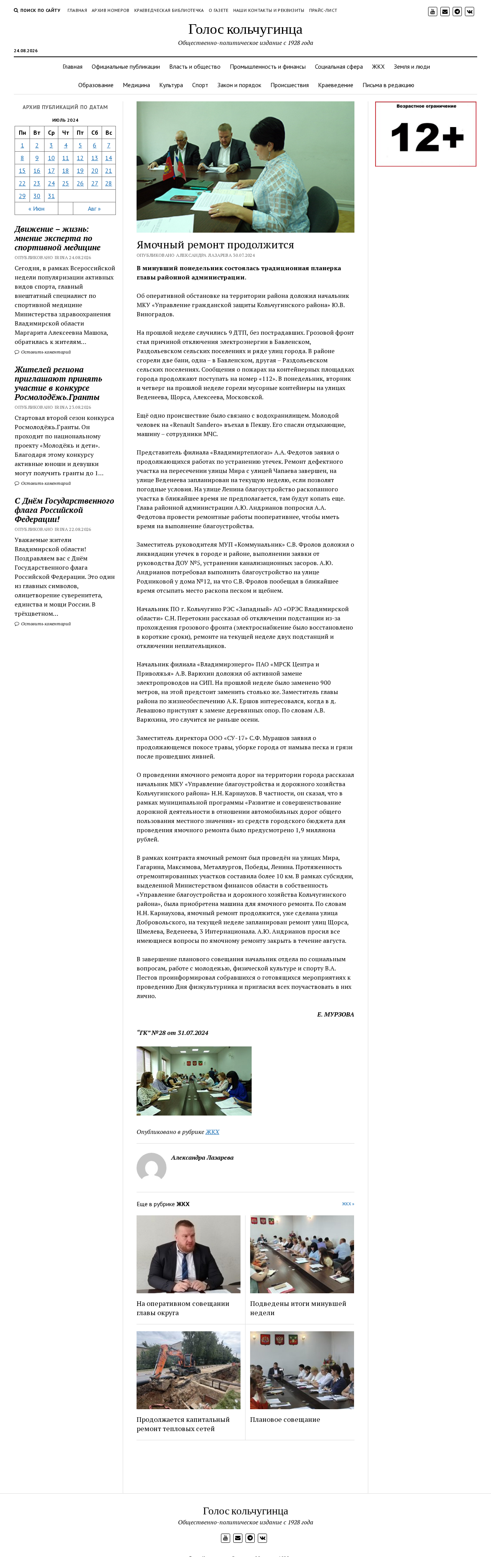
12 (80, 158)
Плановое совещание (285, 1419)
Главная (77, 10)
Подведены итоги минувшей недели (298, 1308)
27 (94, 183)
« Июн (36, 208)
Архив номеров (111, 10)
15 (22, 170)
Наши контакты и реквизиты (269, 10)
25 (65, 183)
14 (108, 158)
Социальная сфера (339, 66)
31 (51, 196)
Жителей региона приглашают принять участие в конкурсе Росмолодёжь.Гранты (58, 383)
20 (94, 170)
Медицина (136, 85)
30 (36, 196)
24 (51, 183)
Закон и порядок (239, 85)
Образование (96, 85)
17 (51, 170)
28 (108, 183)
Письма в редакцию (388, 85)
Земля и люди (412, 66)
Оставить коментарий (45, 352)
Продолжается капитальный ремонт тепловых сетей (183, 1424)
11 (65, 158)
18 (65, 170)
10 (51, 158)
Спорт (200, 85)
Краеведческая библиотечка (169, 10)
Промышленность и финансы (268, 66)
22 (22, 183)
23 (36, 183)
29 (22, 196)
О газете (219, 10)
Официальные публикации (126, 66)
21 (108, 170)
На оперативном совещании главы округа (183, 1308)
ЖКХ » (348, 1204)
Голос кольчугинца (245, 28)
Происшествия (289, 85)
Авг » (94, 208)
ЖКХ (378, 66)
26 (80, 183)
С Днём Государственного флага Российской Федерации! (64, 510)
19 (80, 170)
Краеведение (335, 85)
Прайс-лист (323, 10)
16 (36, 170)
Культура (171, 85)
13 (94, 158)
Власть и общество (195, 66)
